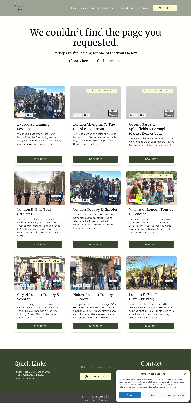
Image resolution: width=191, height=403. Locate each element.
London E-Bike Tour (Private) (133, 8)
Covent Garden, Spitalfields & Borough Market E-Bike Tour (147, 129)
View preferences (176, 395)
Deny (152, 395)
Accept (130, 395)
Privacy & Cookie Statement (95, 400)
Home (73, 8)
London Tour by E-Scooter (95, 209)
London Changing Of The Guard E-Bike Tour (94, 126)
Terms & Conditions (24, 378)
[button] (185, 373)
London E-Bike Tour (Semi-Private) (97, 8)
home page (112, 61)
